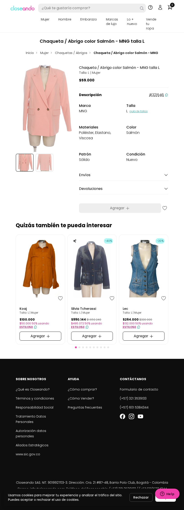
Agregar (117, 208)
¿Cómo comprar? (82, 389)
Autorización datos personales (31, 433)
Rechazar (141, 497)
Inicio (30, 53)
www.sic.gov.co (28, 454)
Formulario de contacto (139, 389)
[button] (76, 347)
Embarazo (88, 19)
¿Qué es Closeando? (33, 389)
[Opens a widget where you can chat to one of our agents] (167, 494)
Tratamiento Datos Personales (31, 419)
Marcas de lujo (112, 21)
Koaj (23, 308)
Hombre (64, 19)
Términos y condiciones (35, 398)
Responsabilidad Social (34, 407)
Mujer (45, 19)
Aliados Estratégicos (32, 445)
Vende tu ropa (151, 24)
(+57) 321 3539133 (133, 398)
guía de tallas (138, 111)
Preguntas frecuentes (85, 407)
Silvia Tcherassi (83, 308)
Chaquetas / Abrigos (71, 53)
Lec (125, 308)
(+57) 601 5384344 (134, 407)
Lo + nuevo (132, 21)
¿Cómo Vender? (81, 398)
